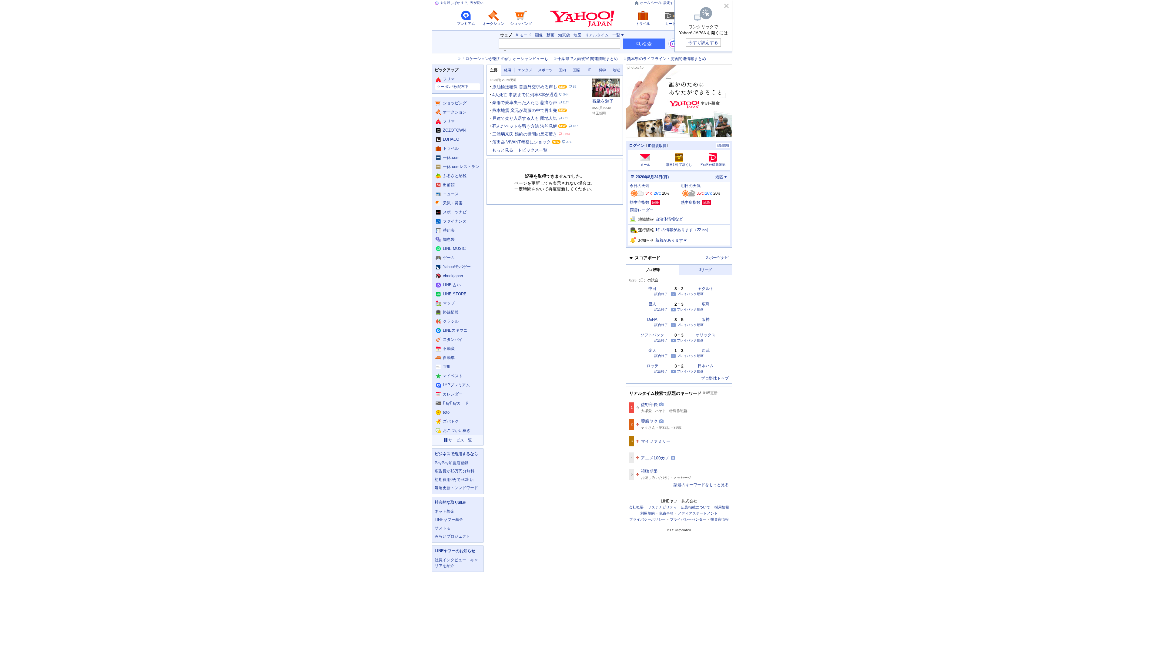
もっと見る (502, 150)
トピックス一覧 (532, 150)
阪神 (706, 319)
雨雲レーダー (642, 210)
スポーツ (545, 70)
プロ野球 (652, 270)
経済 (507, 70)
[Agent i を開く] (673, 44)
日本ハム (706, 366)
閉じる (726, 5)
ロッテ (652, 366)
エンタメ (525, 70)
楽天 (652, 350)
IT (589, 70)
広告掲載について (695, 507)
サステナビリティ (662, 507)
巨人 (652, 304)
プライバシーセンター (688, 519)
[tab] (494, 70)
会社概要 (636, 507)
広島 (706, 304)
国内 (562, 70)
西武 (706, 350)
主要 (493, 70)
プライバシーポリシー (647, 519)
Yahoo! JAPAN (582, 19)
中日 (652, 289)
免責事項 (666, 513)
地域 (616, 70)
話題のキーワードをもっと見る (701, 485)
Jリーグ (705, 270)
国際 (576, 70)
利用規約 (647, 513)
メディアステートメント (698, 513)
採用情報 (721, 507)
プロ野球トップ (715, 378)
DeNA (652, 319)
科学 (602, 70)
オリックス (705, 335)
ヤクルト (706, 289)
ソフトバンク (652, 335)
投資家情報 (720, 519)
